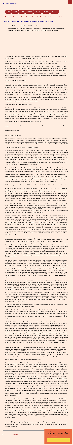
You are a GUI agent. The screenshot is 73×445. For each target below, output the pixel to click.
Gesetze (22, 11)
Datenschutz (15, 434)
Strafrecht (29, 11)
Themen (15, 11)
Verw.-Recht (54, 11)
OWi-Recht (37, 11)
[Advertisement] (36, 46)
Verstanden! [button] (58, 440)
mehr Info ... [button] (54, 436)
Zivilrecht (46, 11)
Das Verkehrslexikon (10, 4)
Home (8, 11)
